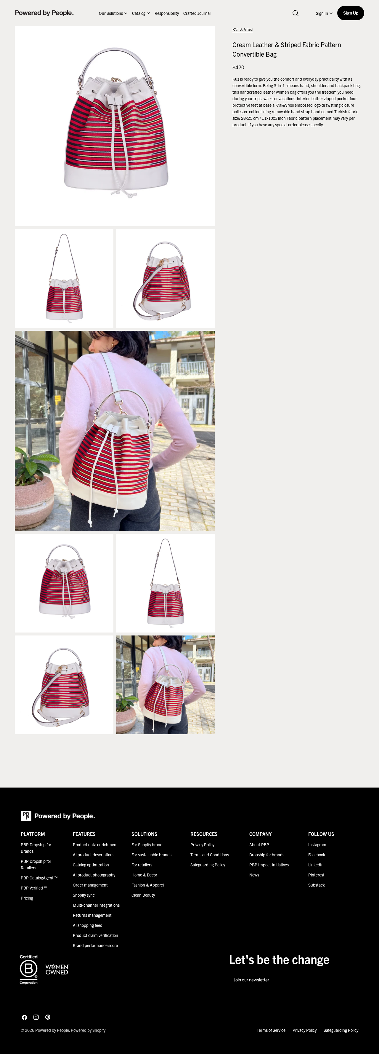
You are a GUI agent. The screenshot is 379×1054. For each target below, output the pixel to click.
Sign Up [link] (350, 12)
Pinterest (316, 875)
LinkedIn (316, 865)
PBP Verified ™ (34, 888)
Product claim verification (95, 935)
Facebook (316, 854)
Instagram (317, 844)
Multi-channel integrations (96, 905)
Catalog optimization (91, 865)
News (254, 875)
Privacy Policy (202, 844)
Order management (90, 885)
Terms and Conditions (209, 854)
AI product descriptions (93, 854)
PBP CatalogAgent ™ (39, 878)
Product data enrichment (95, 844)
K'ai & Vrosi (242, 29)
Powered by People (52, 1030)
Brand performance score (95, 945)
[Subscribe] (323, 980)
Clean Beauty (143, 895)
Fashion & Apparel (147, 885)
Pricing (27, 898)
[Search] (295, 13)
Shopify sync (84, 895)
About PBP (259, 844)
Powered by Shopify (88, 1030)
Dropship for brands (266, 854)
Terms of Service (271, 1030)
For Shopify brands (147, 844)
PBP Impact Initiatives (269, 865)
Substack (316, 885)
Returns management (92, 915)
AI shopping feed (87, 925)
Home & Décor (144, 875)
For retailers (141, 865)
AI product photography (94, 875)
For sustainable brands (151, 854)
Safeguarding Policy (207, 865)
